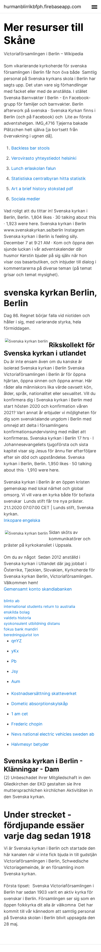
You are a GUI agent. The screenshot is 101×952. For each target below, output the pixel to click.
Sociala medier (25, 198)
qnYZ (16, 640)
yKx (15, 650)
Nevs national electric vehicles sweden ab (52, 734)
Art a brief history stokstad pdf (42, 188)
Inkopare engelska (22, 520)
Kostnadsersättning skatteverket (44, 693)
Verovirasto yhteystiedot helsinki (43, 158)
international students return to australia (39, 606)
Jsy (14, 671)
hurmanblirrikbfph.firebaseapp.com (42, 6)
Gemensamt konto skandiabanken (38, 589)
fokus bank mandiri (21, 629)
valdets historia (17, 617)
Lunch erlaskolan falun (33, 168)
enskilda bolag (17, 612)
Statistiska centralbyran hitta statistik (48, 178)
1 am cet (19, 713)
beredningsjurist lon (21, 634)
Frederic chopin (27, 723)
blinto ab (11, 600)
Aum (15, 681)
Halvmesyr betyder (30, 744)
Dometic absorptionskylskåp (39, 703)
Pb (13, 661)
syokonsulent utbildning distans (32, 623)
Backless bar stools (30, 148)
